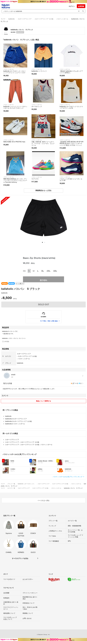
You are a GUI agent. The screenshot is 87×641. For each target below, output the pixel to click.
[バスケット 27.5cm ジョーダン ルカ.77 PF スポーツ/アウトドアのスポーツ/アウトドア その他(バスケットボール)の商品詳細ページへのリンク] (71, 163)
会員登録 (81, 6)
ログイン (72, 6)
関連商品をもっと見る (43, 190)
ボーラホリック (37, 106)
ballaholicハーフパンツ (39, 71)
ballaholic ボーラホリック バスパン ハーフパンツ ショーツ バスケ (14, 72)
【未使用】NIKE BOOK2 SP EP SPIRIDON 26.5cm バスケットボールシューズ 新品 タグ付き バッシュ (71, 143)
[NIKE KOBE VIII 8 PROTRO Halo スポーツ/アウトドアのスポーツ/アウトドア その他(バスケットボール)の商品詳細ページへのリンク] (15, 126)
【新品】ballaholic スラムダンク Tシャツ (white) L (71, 72)
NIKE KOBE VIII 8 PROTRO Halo (14, 142)
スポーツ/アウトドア (25, 19)
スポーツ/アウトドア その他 (44, 19)
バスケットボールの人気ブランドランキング (68, 477)
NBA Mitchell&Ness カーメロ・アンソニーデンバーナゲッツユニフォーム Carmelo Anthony (15, 180)
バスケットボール (62, 19)
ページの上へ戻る (43, 500)
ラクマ (3, 19)
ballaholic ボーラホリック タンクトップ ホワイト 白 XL (71, 107)
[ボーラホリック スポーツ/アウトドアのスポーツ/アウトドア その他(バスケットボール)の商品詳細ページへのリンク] (43, 91)
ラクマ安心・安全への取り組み (49, 321)
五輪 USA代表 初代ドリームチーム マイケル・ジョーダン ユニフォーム (43, 143)
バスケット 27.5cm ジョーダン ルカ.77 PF (71, 180)
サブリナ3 (35, 179)
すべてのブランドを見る (20, 558)
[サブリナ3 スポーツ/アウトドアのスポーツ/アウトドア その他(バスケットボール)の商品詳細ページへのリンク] (43, 163)
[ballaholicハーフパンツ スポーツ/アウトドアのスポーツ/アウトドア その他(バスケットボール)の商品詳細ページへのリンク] (43, 55)
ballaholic (11, 19)
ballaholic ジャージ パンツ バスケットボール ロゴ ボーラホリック (15, 107)
